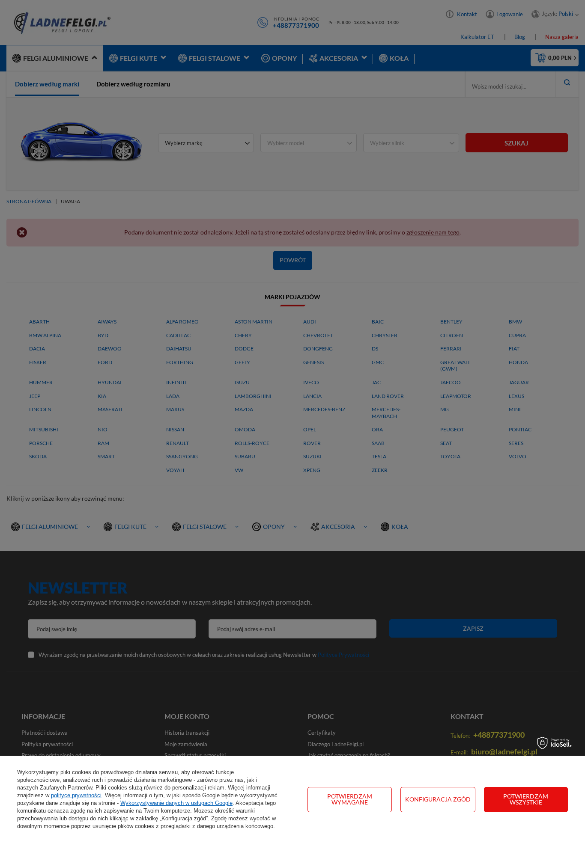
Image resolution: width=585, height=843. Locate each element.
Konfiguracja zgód (438, 799)
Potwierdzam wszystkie (525, 799)
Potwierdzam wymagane (349, 799)
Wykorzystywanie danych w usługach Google (176, 803)
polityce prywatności (76, 795)
